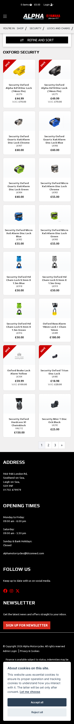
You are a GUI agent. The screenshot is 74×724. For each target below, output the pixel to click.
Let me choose (30, 691)
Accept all (37, 702)
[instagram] (12, 591)
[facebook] (6, 591)
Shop (20, 28)
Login (47, 4)
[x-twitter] (18, 591)
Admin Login (10, 651)
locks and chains (58, 28)
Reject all (37, 712)
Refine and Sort (40, 40)
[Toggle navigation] (5, 17)
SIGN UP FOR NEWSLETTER (27, 625)
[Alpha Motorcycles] (42, 16)
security (35, 28)
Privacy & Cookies (29, 651)
